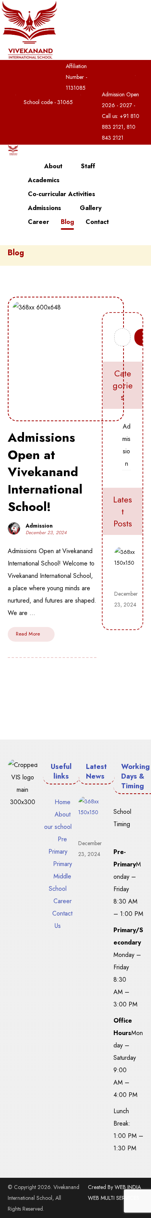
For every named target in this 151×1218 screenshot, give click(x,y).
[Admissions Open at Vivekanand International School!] (129, 562)
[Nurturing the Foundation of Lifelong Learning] (13, 150)
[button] (111, 67)
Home (62, 802)
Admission (39, 525)
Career (62, 901)
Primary (62, 863)
